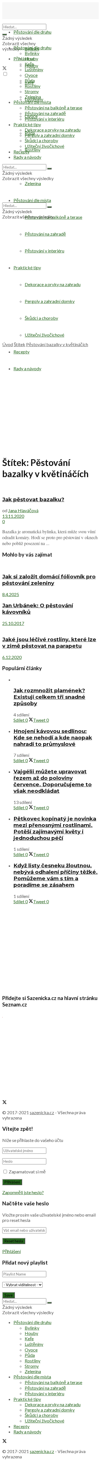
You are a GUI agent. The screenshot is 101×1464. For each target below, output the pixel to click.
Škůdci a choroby (41, 140)
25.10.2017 (13, 623)
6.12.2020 (12, 657)
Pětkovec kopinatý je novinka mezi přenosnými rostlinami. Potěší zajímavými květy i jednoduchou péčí (54, 828)
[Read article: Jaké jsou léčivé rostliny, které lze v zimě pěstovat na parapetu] (50, 628)
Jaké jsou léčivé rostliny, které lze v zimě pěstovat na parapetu (49, 642)
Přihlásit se (23, 58)
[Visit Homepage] (30, 21)
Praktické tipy (27, 124)
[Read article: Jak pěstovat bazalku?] (50, 488)
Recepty (21, 151)
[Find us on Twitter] (4, 68)
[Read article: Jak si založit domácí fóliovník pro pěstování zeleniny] (50, 565)
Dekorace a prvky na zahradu (53, 129)
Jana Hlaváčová (23, 510)
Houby (31, 58)
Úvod (7, 344)
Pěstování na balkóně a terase (53, 107)
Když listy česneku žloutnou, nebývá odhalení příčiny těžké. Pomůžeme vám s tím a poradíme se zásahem (55, 875)
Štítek (19, 344)
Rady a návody (27, 157)
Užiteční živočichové (44, 146)
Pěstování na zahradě (45, 233)
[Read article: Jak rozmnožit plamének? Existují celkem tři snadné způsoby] (56, 679)
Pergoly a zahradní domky (50, 135)
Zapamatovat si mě (27, 1171)
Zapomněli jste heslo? (23, 1192)
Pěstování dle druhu (32, 32)
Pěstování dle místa (32, 102)
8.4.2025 (10, 594)
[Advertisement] (50, 288)
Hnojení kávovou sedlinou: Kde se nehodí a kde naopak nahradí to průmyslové (52, 737)
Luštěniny (34, 69)
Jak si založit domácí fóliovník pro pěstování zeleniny (49, 579)
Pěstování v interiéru (44, 118)
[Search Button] (4, 34)
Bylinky (32, 53)
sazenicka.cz (42, 1112)
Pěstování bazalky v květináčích (57, 344)
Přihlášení (11, 1251)
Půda (30, 80)
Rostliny (32, 149)
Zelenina (33, 96)
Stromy (32, 91)
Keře (29, 63)
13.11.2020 (13, 516)
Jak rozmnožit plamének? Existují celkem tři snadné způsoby (49, 697)
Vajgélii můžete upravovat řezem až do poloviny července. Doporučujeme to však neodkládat (52, 781)
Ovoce (31, 75)
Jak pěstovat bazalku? (33, 499)
